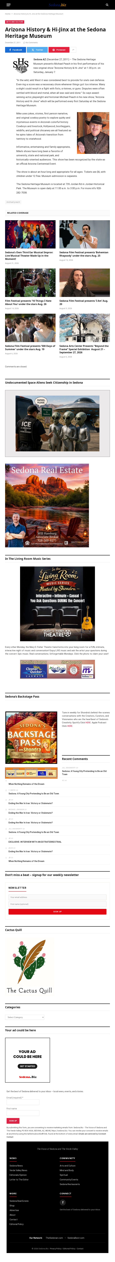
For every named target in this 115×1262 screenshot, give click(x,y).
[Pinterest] (8, 90)
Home (7, 14)
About (12, 1215)
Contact (14, 1219)
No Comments (32, 43)
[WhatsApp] (8, 113)
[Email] (8, 98)
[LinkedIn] (8, 83)
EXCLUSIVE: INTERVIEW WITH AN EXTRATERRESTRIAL (35, 842)
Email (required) (15, 1097)
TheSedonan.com (54, 1238)
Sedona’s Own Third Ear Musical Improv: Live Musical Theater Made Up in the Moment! (29, 256)
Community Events (69, 1179)
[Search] (106, 4)
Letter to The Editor (19, 1179)
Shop (12, 1205)
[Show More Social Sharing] (73, 50)
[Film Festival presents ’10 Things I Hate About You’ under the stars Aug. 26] (30, 283)
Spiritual (64, 1175)
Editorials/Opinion (18, 1175)
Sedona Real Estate (19, 1201)
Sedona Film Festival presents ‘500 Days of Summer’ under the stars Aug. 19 (30, 347)
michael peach (13, 202)
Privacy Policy (55, 1248)
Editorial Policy (17, 1224)
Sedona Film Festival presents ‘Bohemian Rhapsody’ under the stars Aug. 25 (83, 254)
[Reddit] (8, 106)
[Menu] (8, 4)
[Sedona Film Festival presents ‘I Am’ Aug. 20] (84, 283)
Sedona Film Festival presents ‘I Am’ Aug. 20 (83, 302)
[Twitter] (8, 75)
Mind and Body (67, 1170)
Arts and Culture (14, 22)
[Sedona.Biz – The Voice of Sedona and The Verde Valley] (57, 4)
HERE (88, 722)
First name (12, 1108)
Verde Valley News (18, 1170)
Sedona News (16, 1166)
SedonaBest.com (76, 1238)
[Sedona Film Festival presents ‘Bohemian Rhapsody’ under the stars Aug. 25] (84, 234)
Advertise (14, 1210)
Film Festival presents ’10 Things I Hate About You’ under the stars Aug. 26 (28, 302)
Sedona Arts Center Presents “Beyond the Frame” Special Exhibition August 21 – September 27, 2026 (84, 349)
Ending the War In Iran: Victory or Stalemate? (31, 803)
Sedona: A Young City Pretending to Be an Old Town (84, 772)
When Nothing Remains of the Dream (26, 784)
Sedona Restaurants (70, 1184)
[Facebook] (8, 67)
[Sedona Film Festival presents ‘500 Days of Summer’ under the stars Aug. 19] (30, 328)
